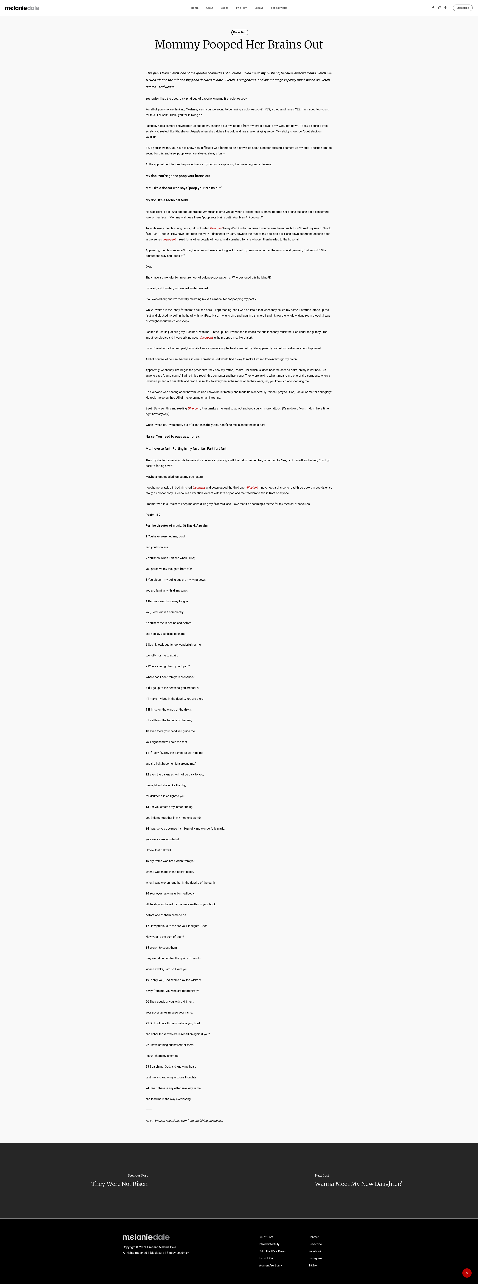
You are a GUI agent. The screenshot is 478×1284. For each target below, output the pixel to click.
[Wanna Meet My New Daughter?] (358, 1181)
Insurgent (169, 239)
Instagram (315, 1258)
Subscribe (315, 1244)
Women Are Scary (270, 1265)
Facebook (315, 1251)
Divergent (216, 228)
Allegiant (251, 487)
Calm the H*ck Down (272, 1251)
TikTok (313, 1265)
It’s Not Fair (266, 1258)
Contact (314, 1237)
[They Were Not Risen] (119, 1181)
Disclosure (157, 1253)
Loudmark (182, 1253)
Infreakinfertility (269, 1244)
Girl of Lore (266, 1237)
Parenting (239, 32)
